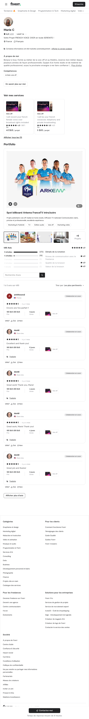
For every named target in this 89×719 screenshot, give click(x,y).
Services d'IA (8, 552)
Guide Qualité (50, 535)
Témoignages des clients (54, 531)
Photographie (8, 573)
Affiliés (5, 685)
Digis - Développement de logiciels (58, 615)
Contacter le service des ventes (57, 627)
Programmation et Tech (12, 548)
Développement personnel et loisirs (16, 569)
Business (6, 565)
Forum (5, 611)
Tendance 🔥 (9, 11)
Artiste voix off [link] (10, 75)
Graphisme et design (11, 527)
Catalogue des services (12, 585)
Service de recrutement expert (57, 607)
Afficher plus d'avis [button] (14, 496)
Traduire (12, 357)
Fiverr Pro (49, 598)
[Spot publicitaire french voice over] (61, 237)
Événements (7, 615)
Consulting (7, 556)
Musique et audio (9, 544)
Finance (6, 577)
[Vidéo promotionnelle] (44, 237)
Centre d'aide (8, 644)
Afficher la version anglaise (61, 49)
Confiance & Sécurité (11, 649)
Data (5, 560)
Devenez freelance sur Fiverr (14, 598)
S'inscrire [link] (79, 4)
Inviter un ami (8, 689)
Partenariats (7, 676)
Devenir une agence (10, 602)
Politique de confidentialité (13, 665)
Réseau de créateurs (11, 680)
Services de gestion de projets (56, 602)
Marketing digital (68, 11)
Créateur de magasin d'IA (55, 619)
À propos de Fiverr (10, 640)
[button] (6, 4)
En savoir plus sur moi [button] (16, 84)
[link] (44, 710)
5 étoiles (8, 252)
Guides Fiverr (50, 540)
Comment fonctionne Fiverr (55, 527)
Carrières (6, 657)
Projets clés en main (10, 581)
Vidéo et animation (10, 540)
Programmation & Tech (48, 11)
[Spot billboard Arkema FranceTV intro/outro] (11, 237)
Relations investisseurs (11, 697)
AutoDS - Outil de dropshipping (57, 611)
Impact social (8, 653)
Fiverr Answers (51, 544)
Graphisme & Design (27, 11)
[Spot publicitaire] (27, 237)
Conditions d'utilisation (11, 661)
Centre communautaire (12, 607)
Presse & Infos (8, 693)
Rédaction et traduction (12, 535)
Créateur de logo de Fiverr (55, 623)
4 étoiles (8, 256)
